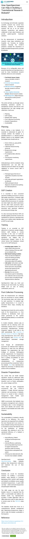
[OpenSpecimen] (7, 2)
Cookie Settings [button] (5, 535)
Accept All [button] (13, 535)
